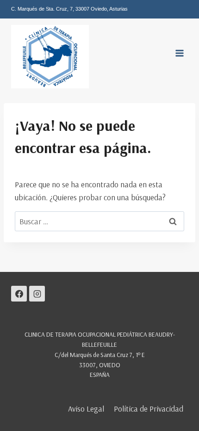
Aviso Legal (86, 408)
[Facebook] (19, 294)
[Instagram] (37, 294)
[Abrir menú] (179, 53)
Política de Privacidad (148, 408)
